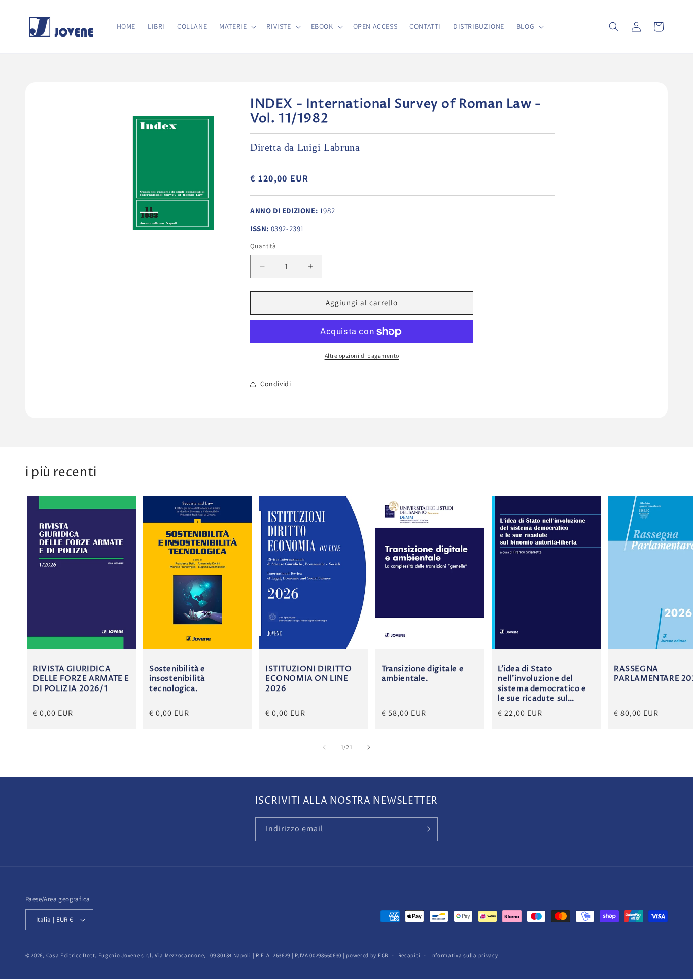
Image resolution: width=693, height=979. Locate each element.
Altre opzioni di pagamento (362, 355)
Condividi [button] (275, 383)
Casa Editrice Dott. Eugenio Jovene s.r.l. (100, 955)
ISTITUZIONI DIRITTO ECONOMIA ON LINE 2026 (308, 679)
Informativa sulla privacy (464, 955)
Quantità (263, 246)
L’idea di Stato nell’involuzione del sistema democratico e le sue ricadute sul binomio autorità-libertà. (542, 683)
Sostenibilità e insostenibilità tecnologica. (177, 679)
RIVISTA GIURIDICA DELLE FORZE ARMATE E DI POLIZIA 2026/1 (81, 679)
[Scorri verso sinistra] (324, 747)
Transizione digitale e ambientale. (423, 673)
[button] (236, 26)
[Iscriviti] (426, 829)
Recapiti (409, 955)
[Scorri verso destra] (369, 747)
